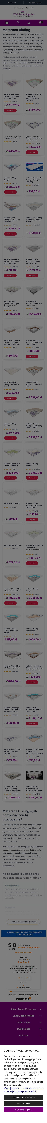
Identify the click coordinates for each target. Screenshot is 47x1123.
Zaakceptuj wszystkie (23, 1110)
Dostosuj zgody (23, 1103)
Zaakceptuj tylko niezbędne (24, 1097)
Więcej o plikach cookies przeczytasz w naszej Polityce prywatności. (23, 1090)
